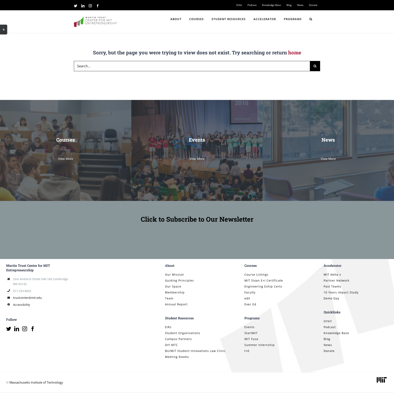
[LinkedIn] (16, 328)
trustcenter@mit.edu (27, 298)
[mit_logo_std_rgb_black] (382, 377)
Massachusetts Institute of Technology (36, 382)
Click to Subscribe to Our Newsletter (197, 219)
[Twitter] (8, 328)
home (294, 52)
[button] (310, 19)
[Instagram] (24, 328)
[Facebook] (32, 328)
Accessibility (21, 305)
